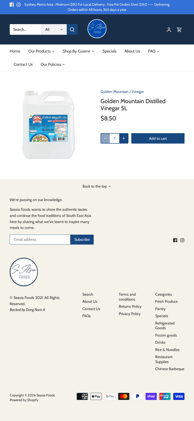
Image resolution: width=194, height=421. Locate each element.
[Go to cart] (179, 29)
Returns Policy (130, 306)
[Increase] (123, 138)
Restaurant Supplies (163, 359)
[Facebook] (12, 4)
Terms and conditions (127, 297)
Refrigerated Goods (165, 325)
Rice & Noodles (167, 349)
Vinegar (138, 91)
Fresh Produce (166, 301)
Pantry (160, 309)
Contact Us (91, 309)
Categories (163, 294)
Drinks (160, 342)
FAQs (86, 316)
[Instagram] (19, 4)
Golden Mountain (114, 91)
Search (87, 294)
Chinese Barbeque (169, 369)
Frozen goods (166, 335)
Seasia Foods (45, 395)
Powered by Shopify (24, 400)
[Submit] (71, 29)
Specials (161, 316)
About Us (89, 301)
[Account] (169, 29)
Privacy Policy (130, 313)
